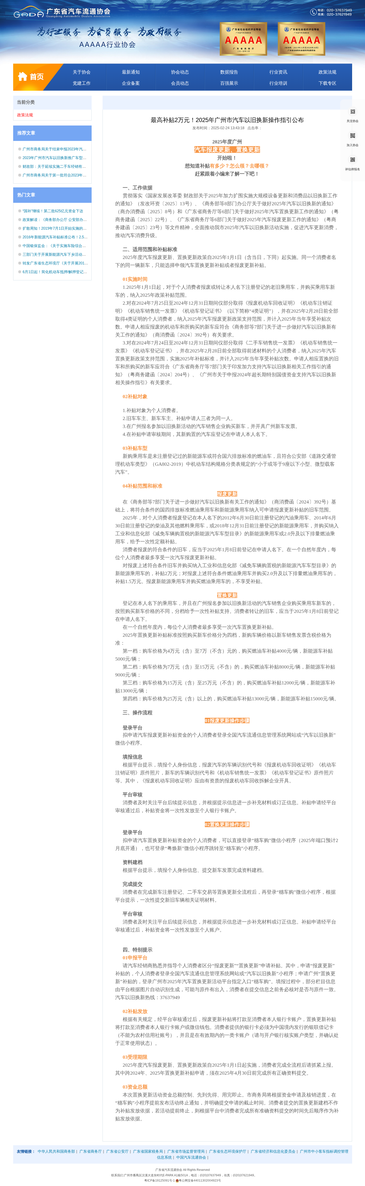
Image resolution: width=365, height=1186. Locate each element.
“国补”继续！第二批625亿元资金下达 (53, 211)
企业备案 (131, 83)
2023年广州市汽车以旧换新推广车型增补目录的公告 (66, 158)
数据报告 (229, 72)
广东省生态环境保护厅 (227, 1151)
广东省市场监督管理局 (186, 1151)
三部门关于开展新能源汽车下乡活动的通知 (58, 254)
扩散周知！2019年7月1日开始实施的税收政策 (60, 228)
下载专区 (327, 83)
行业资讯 (278, 72)
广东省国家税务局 (148, 1151)
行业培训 (278, 83)
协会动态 (180, 72)
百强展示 (229, 83)
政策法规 (327, 72)
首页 (38, 77)
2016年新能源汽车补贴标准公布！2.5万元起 (59, 237)
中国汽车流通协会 (191, 1157)
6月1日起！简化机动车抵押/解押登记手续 (57, 272)
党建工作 (82, 83)
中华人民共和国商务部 (56, 1151)
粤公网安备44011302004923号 (200, 1180)
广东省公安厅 (117, 1151)
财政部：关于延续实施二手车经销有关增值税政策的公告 (69, 166)
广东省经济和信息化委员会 (273, 1151)
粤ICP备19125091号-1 (160, 1180)
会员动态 (180, 83)
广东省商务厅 (90, 1151)
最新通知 (131, 72)
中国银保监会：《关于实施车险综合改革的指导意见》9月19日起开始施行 (83, 246)
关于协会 (82, 72)
